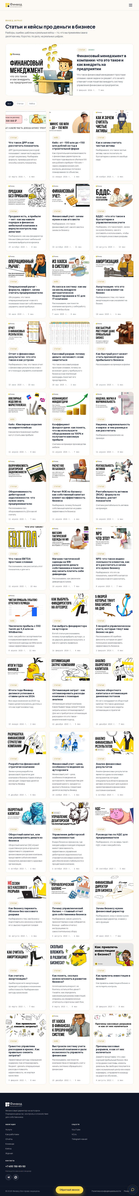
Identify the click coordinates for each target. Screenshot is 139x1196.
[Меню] (131, 5)
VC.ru (74, 1134)
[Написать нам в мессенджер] (133, 1190)
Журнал (9, 1153)
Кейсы (32, 103)
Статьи (20, 103)
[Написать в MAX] (16, 1177)
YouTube (76, 1129)
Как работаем (12, 1134)
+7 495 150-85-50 (15, 1166)
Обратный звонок (70, 1189)
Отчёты (8, 1139)
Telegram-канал (79, 1139)
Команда (9, 1143)
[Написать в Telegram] (8, 1177)
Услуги (8, 1129)
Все (9, 103)
